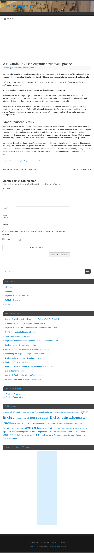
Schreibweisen (82, 428)
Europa (61, 423)
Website (5, 224)
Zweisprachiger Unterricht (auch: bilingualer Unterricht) (27, 349)
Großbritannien (42, 428)
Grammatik (31, 427)
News (32, 68)
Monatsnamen (65, 428)
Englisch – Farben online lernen (17, 362)
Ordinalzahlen (74, 428)
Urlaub (86, 432)
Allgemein (25, 68)
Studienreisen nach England (61, 432)
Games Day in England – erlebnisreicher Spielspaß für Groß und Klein (33, 319)
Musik (23, 161)
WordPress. (62, 547)
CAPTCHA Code (35, 248)
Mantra (54, 547)
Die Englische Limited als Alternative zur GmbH (24, 358)
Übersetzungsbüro (78, 435)
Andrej (8, 68)
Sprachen (7, 431)
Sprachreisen (44, 432)
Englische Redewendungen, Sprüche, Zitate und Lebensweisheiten (31, 341)
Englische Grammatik (38, 418)
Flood (80, 423)
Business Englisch (43, 412)
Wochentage (28, 435)
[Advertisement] (47, 40)
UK (73, 431)
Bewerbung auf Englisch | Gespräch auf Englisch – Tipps (27, 354)
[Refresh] (20, 240)
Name (5, 208)
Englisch (9, 417)
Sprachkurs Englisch (20, 432)
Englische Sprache (14, 161)
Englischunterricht (51, 423)
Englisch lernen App (17, 423)
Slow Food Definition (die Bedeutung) (20, 336)
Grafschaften (20, 428)
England (8, 291)
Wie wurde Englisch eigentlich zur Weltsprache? (24, 375)
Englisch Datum (21, 418)
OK (87, 271)
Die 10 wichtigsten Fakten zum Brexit (20, 332)
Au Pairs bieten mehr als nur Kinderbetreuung (19, 169)
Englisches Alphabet (20, 6)
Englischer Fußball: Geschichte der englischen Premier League (30, 366)
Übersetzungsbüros (10, 438)
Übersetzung (48, 435)
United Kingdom (79, 431)
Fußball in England (12, 300)
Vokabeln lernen (18, 435)
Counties (61, 412)
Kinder (51, 428)
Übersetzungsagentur (61, 435)
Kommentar (5, 189)
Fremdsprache (9, 428)
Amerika (5, 412)
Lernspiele (57, 428)
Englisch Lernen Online (34, 423)
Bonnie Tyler (30, 412)
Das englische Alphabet (71, 412)
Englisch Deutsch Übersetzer (17, 397)
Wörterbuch (38, 435)
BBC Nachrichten (18, 412)
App (9, 412)
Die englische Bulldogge (82, 169)
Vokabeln (7, 435)
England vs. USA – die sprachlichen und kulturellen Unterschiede (31, 328)
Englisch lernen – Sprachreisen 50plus (20, 345)
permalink (54, 161)
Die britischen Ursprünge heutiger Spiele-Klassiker (25, 323)
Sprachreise (33, 431)
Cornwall (54, 412)
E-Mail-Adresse (5, 217)
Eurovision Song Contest (71, 423)
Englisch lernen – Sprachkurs (17, 296)
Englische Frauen (13, 394)
